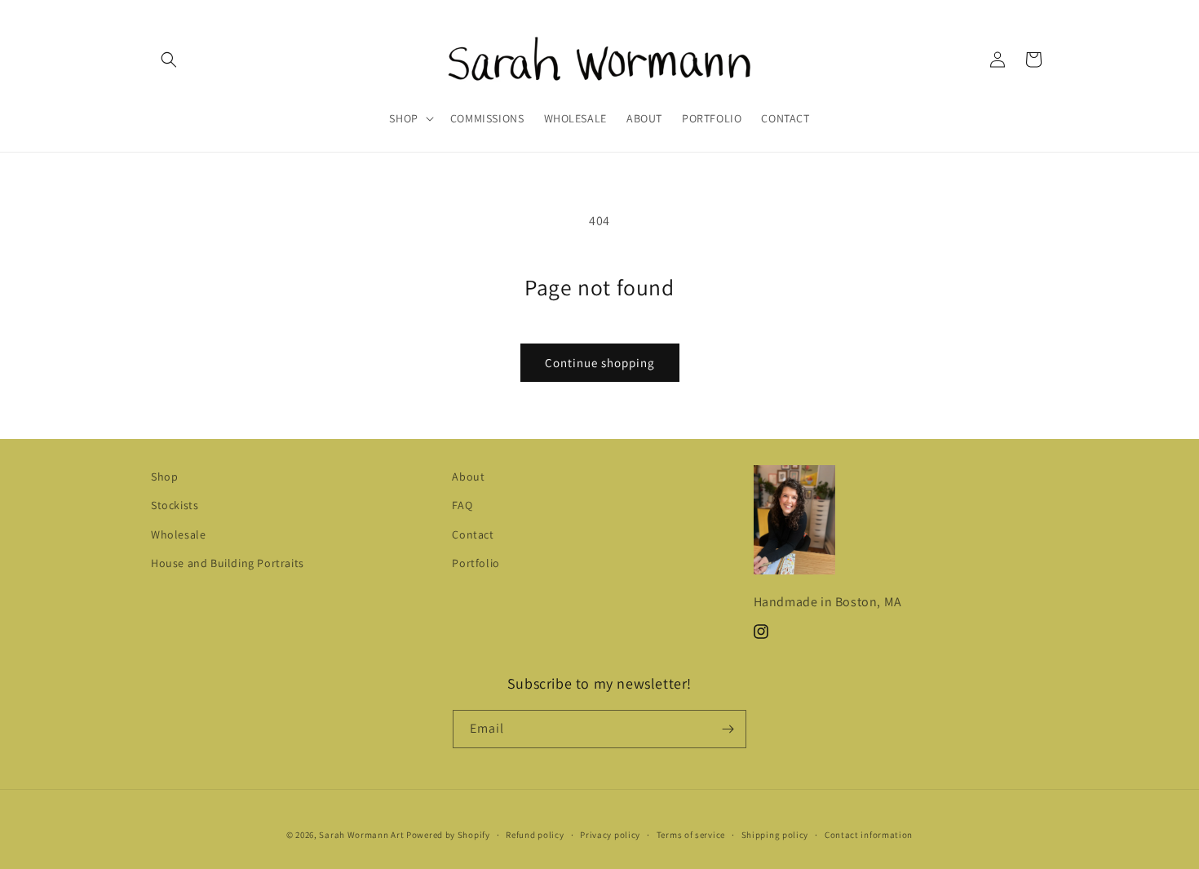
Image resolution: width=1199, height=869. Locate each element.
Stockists (174, 505)
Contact (472, 534)
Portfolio (475, 563)
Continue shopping (600, 362)
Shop (164, 476)
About (468, 476)
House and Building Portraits (227, 563)
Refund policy (535, 834)
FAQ (462, 505)
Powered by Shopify (448, 834)
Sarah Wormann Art (361, 834)
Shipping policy (775, 834)
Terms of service (691, 834)
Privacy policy (610, 834)
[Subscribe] (728, 729)
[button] (169, 60)
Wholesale (178, 534)
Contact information (869, 834)
